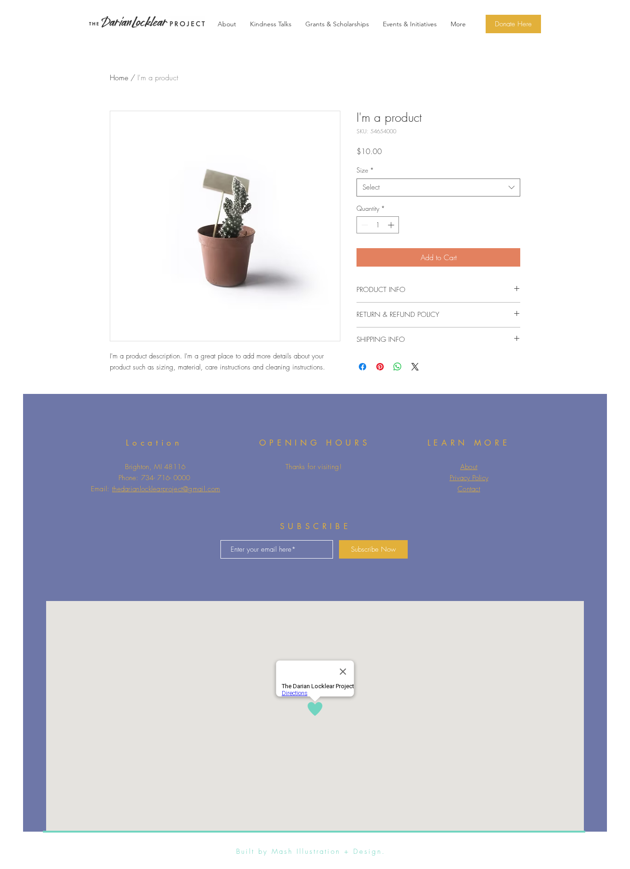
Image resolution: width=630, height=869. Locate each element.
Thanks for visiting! (313, 466)
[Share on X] (415, 366)
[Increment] (392, 225)
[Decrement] (363, 225)
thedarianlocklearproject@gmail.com (166, 489)
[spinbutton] (377, 225)
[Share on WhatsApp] (397, 366)
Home (119, 77)
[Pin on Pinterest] (380, 366)
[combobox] (438, 187)
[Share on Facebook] (362, 366)
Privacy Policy (469, 477)
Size (365, 170)
